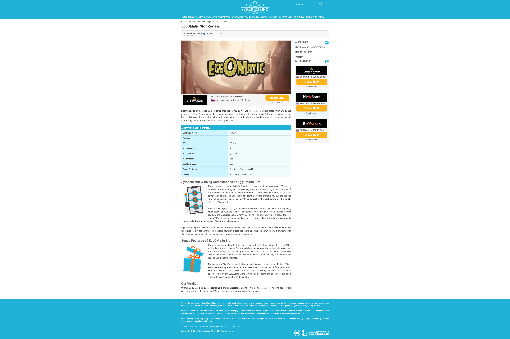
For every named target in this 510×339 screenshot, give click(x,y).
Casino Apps (312, 17)
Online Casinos (251, 17)
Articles (185, 326)
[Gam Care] (304, 333)
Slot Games (200, 22)
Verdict (299, 56)
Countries (299, 17)
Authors (224, 326)
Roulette (193, 17)
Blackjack (211, 17)
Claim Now (277, 98)
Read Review (277, 103)
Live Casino (237, 17)
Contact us (235, 326)
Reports (194, 326)
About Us (214, 326)
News (321, 17)
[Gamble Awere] (311, 333)
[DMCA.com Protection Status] (322, 333)
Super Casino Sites (207, 331)
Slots (202, 17)
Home (184, 17)
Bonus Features (303, 51)
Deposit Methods (269, 17)
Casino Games (286, 17)
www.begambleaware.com (293, 313)
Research (204, 326)
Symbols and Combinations (310, 47)
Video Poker (224, 17)
